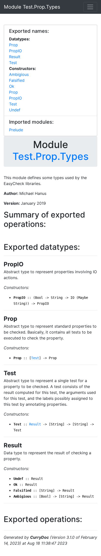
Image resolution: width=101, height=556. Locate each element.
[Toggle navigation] (90, 7)
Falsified (17, 80)
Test (13, 62)
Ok (11, 86)
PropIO (15, 50)
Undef (14, 109)
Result (14, 56)
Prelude (16, 129)
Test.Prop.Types (50, 156)
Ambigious (19, 74)
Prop (13, 44)
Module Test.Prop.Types (32, 7)
